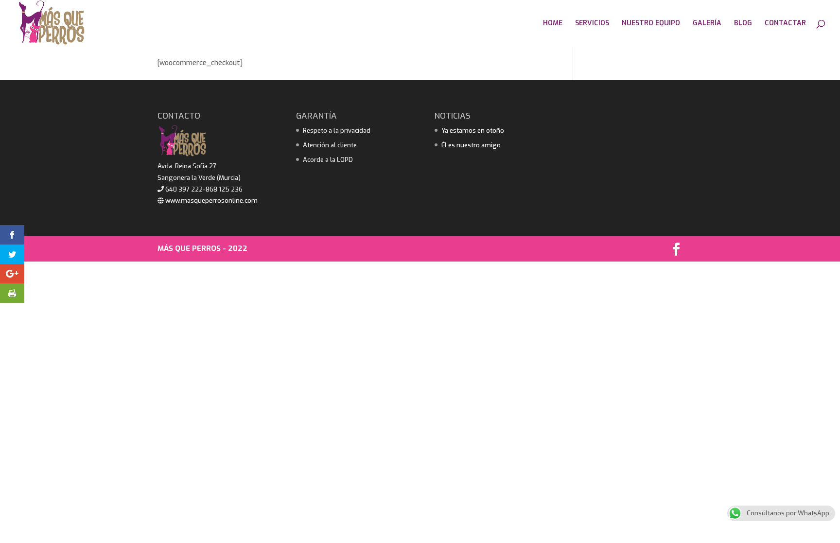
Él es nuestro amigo (471, 145)
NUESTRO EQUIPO (651, 24)
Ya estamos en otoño (472, 130)
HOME (552, 24)
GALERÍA (707, 24)
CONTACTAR (785, 24)
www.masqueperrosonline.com (211, 200)
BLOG (743, 24)
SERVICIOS (592, 24)
